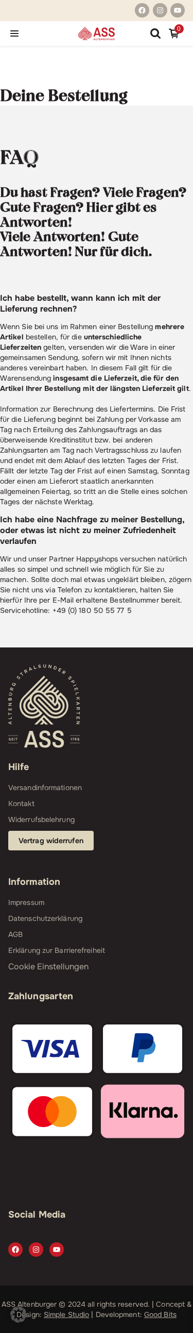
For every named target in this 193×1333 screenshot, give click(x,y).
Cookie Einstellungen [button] (48, 966)
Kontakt (21, 803)
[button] (18, 1314)
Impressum (26, 902)
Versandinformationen (45, 787)
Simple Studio (66, 1314)
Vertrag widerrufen (51, 840)
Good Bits (160, 1314)
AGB (15, 934)
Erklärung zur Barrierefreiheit (56, 950)
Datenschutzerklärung (45, 918)
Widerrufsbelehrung (41, 819)
